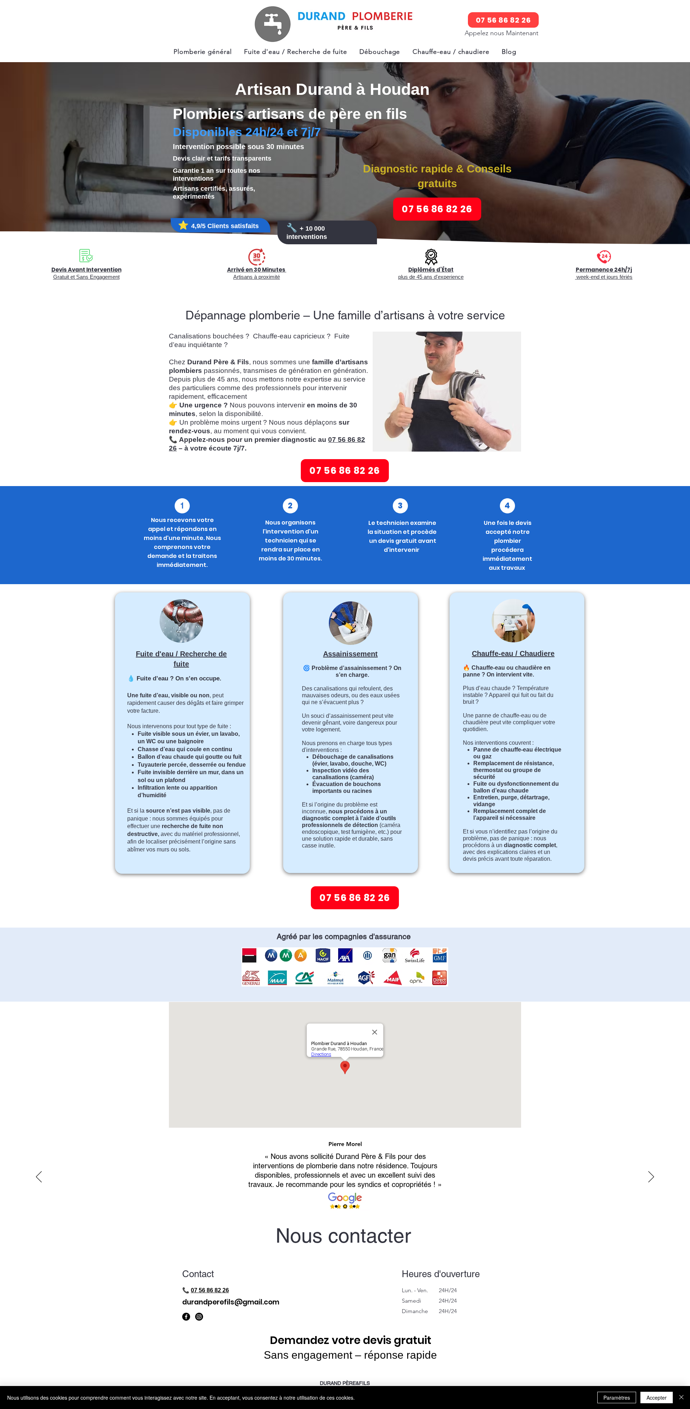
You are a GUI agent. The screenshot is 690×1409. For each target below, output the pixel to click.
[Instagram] (199, 1317)
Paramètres (616, 1397)
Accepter (657, 1397)
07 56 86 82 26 (210, 1290)
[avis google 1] (336, 1206)
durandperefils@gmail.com (230, 1302)
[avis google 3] (354, 1206)
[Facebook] (186, 1317)
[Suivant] (651, 1177)
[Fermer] (681, 1397)
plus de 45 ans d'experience (431, 277)
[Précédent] (39, 1177)
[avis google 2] (345, 1207)
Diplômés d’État (431, 269)
